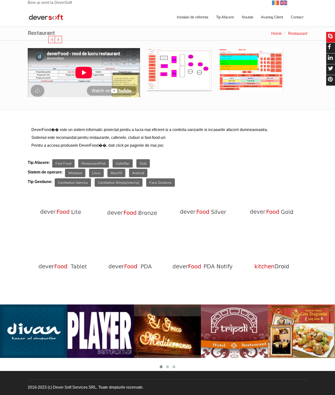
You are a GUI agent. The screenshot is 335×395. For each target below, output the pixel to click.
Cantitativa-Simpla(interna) (118, 182)
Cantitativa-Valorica (73, 182)
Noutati (247, 17)
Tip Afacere (225, 17)
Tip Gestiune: (40, 182)
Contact (297, 17)
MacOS (116, 173)
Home (276, 33)
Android (138, 173)
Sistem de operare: (45, 172)
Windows (75, 173)
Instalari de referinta (192, 17)
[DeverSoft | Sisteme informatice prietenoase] (46, 17)
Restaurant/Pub (93, 163)
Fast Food (63, 163)
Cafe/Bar (122, 163)
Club (143, 163)
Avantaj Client (272, 17)
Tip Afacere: (39, 162)
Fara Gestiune (160, 182)
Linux (96, 173)
